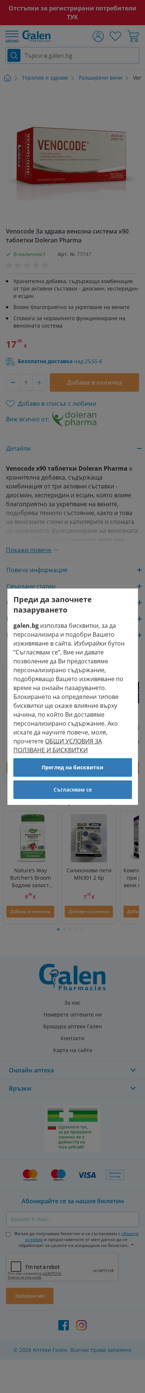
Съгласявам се (73, 789)
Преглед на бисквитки (72, 767)
